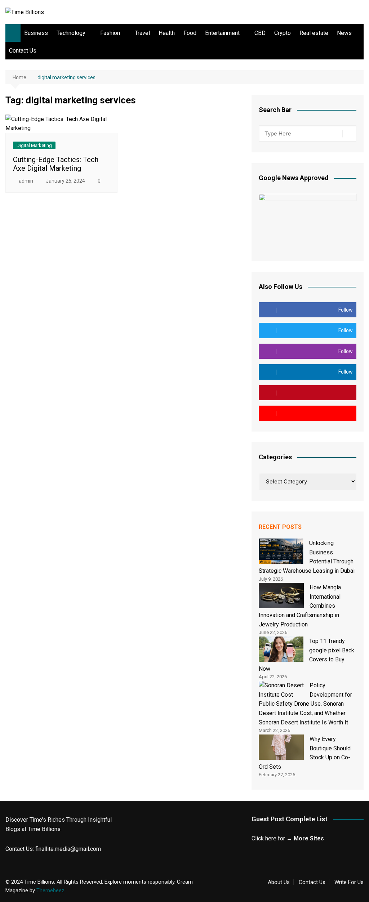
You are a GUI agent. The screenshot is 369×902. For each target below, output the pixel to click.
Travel (142, 33)
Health (167, 33)
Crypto (282, 33)
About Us (279, 882)
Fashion (110, 33)
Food (189, 33)
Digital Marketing (34, 145)
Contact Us (22, 50)
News (344, 33)
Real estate (313, 33)
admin (26, 181)
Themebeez (50, 890)
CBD (260, 33)
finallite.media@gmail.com (68, 848)
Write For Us (349, 882)
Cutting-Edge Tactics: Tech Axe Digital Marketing (55, 164)
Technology (71, 33)
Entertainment (222, 33)
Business (36, 33)
